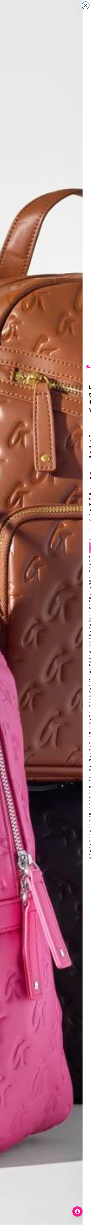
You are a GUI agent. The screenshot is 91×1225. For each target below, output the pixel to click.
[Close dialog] (85, 5)
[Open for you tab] (77, 1211)
